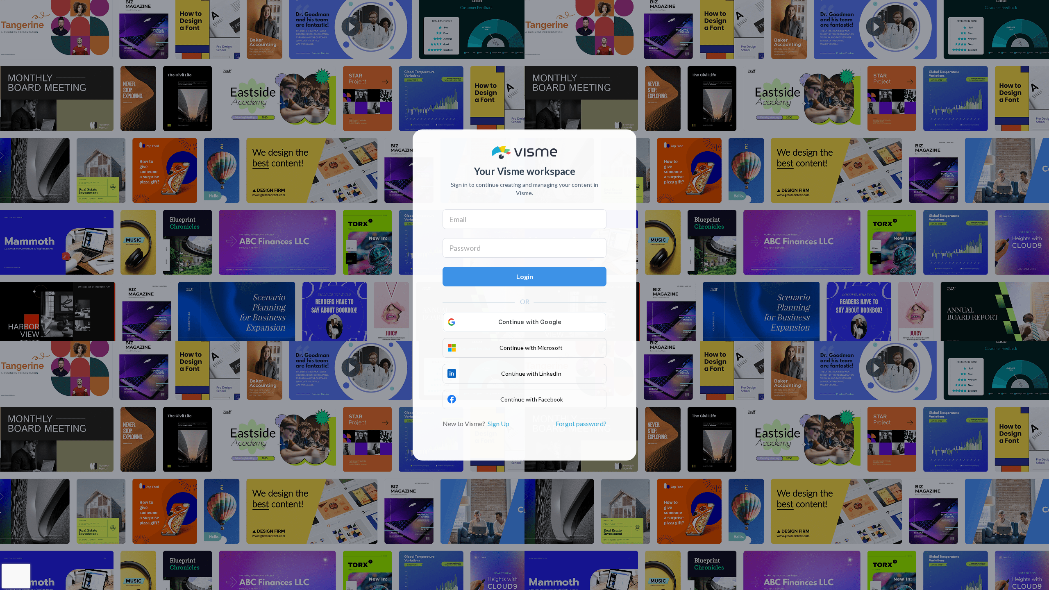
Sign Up (498, 423)
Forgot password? (581, 423)
